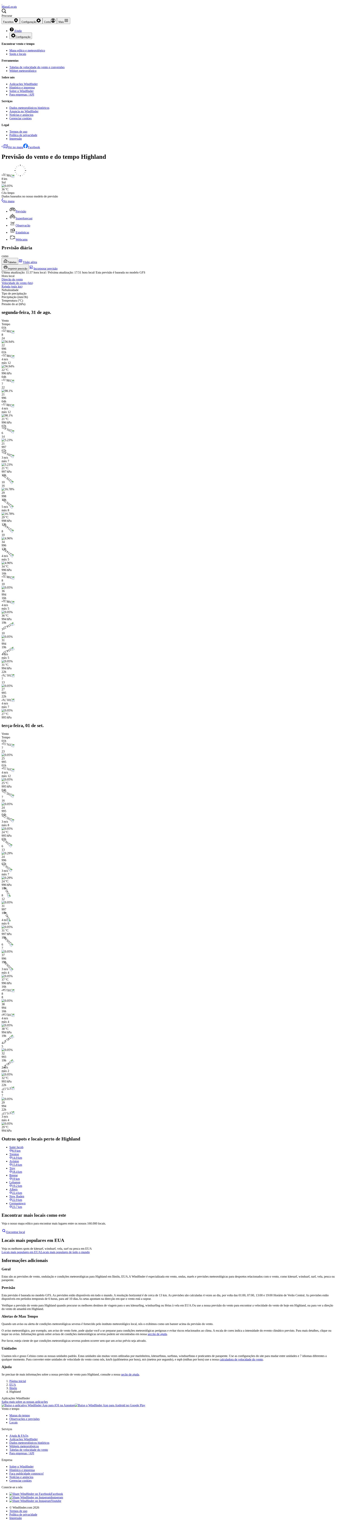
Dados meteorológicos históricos (29, 107)
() (17, 283)
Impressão (15, 138)
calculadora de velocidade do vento (241, 1359)
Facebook (34, 147)
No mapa (8, 201)
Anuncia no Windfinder (23, 111)
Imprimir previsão (17, 268)
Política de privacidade (23, 135)
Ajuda (18, 30)
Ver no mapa (15, 147)
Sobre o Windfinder (21, 91)
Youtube (56, 1501)
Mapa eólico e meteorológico (27, 50)
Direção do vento (12, 279)
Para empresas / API (21, 94)
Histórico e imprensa (22, 87)
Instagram (57, 1497)
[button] (168, 13)
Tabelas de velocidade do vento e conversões (37, 67)
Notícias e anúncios (21, 114)
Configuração (23, 37)
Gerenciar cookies (20, 118)
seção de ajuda (130, 1374)
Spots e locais (17, 54)
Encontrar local (15, 1232)
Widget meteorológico (22, 70)
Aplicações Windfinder (23, 84)
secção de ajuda (157, 1334)
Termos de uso (18, 131)
